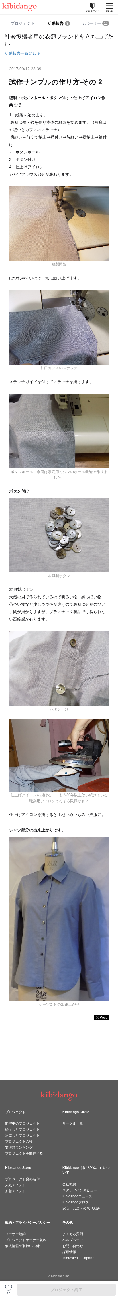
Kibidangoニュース (77, 1196)
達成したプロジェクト (22, 1135)
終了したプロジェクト (22, 1129)
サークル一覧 (72, 1123)
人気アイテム (15, 1185)
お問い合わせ (72, 1246)
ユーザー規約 (15, 1234)
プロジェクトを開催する (24, 1153)
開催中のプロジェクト (22, 1123)
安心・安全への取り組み (81, 1208)
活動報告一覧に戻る (23, 53)
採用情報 (69, 1252)
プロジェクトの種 (19, 1141)
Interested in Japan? (78, 1258)
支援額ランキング (19, 1147)
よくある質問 (72, 1234)
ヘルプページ (72, 1240)
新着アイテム (15, 1191)
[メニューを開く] (109, 7)
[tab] (59, 23)
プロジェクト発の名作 (22, 1179)
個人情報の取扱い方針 (22, 1246)
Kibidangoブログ (75, 1202)
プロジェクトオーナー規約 (25, 1240)
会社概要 (69, 1184)
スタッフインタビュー (79, 1190)
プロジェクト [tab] (23, 23)
